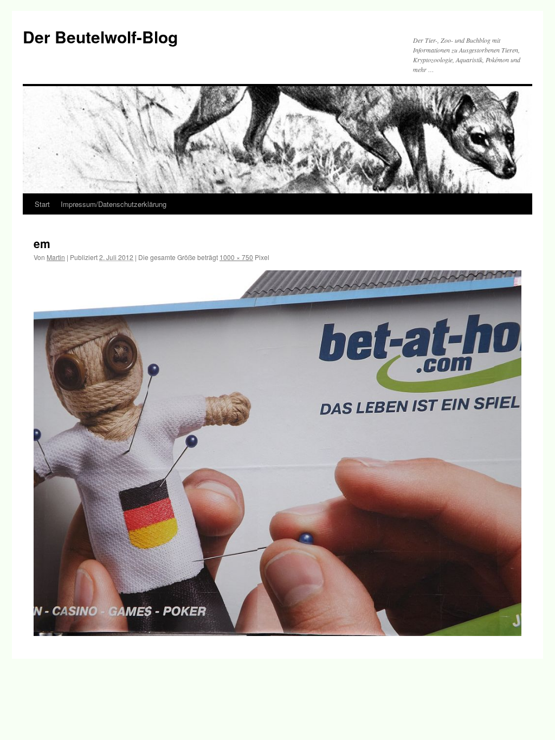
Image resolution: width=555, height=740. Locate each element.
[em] (277, 453)
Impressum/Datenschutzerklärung (113, 204)
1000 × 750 (236, 257)
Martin (56, 257)
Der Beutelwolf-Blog (100, 36)
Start (42, 204)
